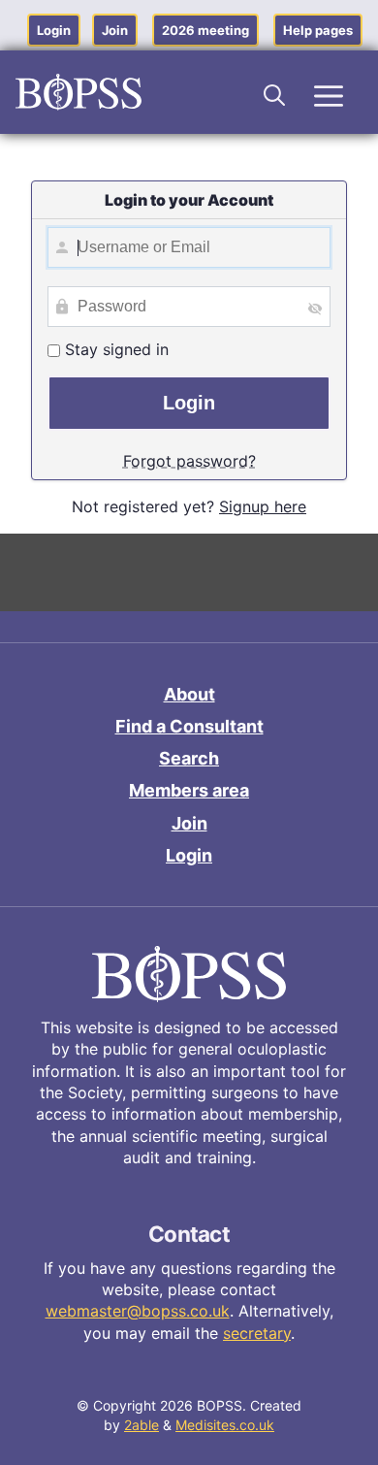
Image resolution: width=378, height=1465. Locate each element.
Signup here (262, 506)
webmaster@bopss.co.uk (138, 1310)
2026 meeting (205, 30)
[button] (275, 92)
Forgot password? (189, 461)
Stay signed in (114, 349)
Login (54, 30)
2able (141, 1424)
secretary (257, 1333)
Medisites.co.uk (224, 1424)
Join (115, 30)
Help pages (318, 30)
